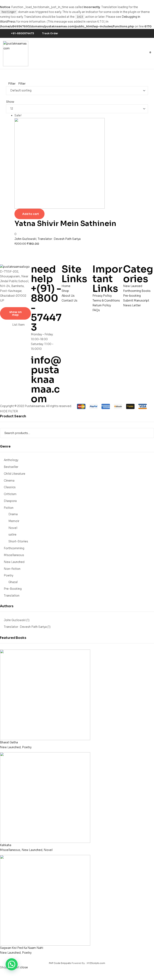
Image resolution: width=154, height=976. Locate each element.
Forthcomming (14, 548)
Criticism (10, 494)
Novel (12, 528)
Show (10, 102)
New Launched (14, 562)
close (24, 967)
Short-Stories (18, 541)
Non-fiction (12, 569)
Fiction (8, 508)
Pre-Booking (13, 589)
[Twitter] (133, 33)
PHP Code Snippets (60, 963)
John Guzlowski (25, 239)
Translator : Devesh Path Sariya (59, 239)
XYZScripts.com (96, 963)
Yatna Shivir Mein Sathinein (65, 223)
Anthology (11, 460)
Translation (11, 595)
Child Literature (14, 474)
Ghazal (13, 582)
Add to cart (30, 214)
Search (148, 433)
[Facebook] (127, 33)
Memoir (13, 521)
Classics (10, 487)
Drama (13, 514)
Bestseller (11, 467)
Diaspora (10, 501)
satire (12, 534)
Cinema (9, 480)
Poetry (8, 575)
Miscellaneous (14, 555)
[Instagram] (139, 33)
